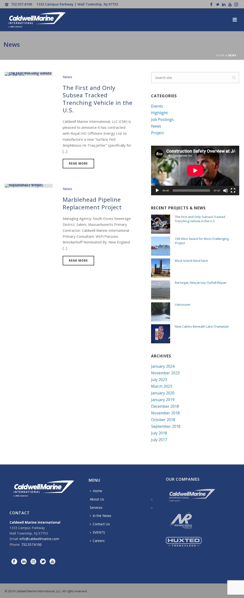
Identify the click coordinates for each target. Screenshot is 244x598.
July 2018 (159, 433)
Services (96, 507)
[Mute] (225, 190)
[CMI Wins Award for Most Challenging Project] (160, 246)
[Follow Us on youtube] (52, 562)
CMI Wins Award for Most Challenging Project (202, 241)
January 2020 (162, 393)
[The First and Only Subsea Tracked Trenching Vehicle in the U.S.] (29, 73)
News (67, 76)
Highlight (159, 113)
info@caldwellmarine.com (39, 538)
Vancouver (183, 304)
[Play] (157, 190)
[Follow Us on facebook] (14, 562)
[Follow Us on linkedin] (24, 562)
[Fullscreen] (233, 190)
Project (157, 133)
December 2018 (165, 406)
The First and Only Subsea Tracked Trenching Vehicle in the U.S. (97, 99)
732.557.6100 (21, 4)
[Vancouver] (160, 311)
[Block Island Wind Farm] (160, 268)
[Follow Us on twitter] (43, 562)
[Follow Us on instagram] (33, 562)
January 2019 (162, 399)
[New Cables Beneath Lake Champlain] (160, 333)
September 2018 (165, 426)
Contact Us (101, 524)
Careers (99, 540)
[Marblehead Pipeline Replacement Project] (29, 185)
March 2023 (161, 386)
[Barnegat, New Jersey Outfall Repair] (160, 289)
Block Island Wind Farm (191, 260)
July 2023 (159, 379)
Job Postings (162, 119)
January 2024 (162, 366)
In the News (102, 515)
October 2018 (163, 420)
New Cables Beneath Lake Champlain (202, 326)
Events (157, 106)
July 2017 (159, 440)
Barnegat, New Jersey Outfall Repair (201, 282)
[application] (195, 170)
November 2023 (165, 373)
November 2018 (165, 413)
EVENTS (99, 532)
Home (220, 55)
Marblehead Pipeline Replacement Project (92, 203)
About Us (97, 499)
